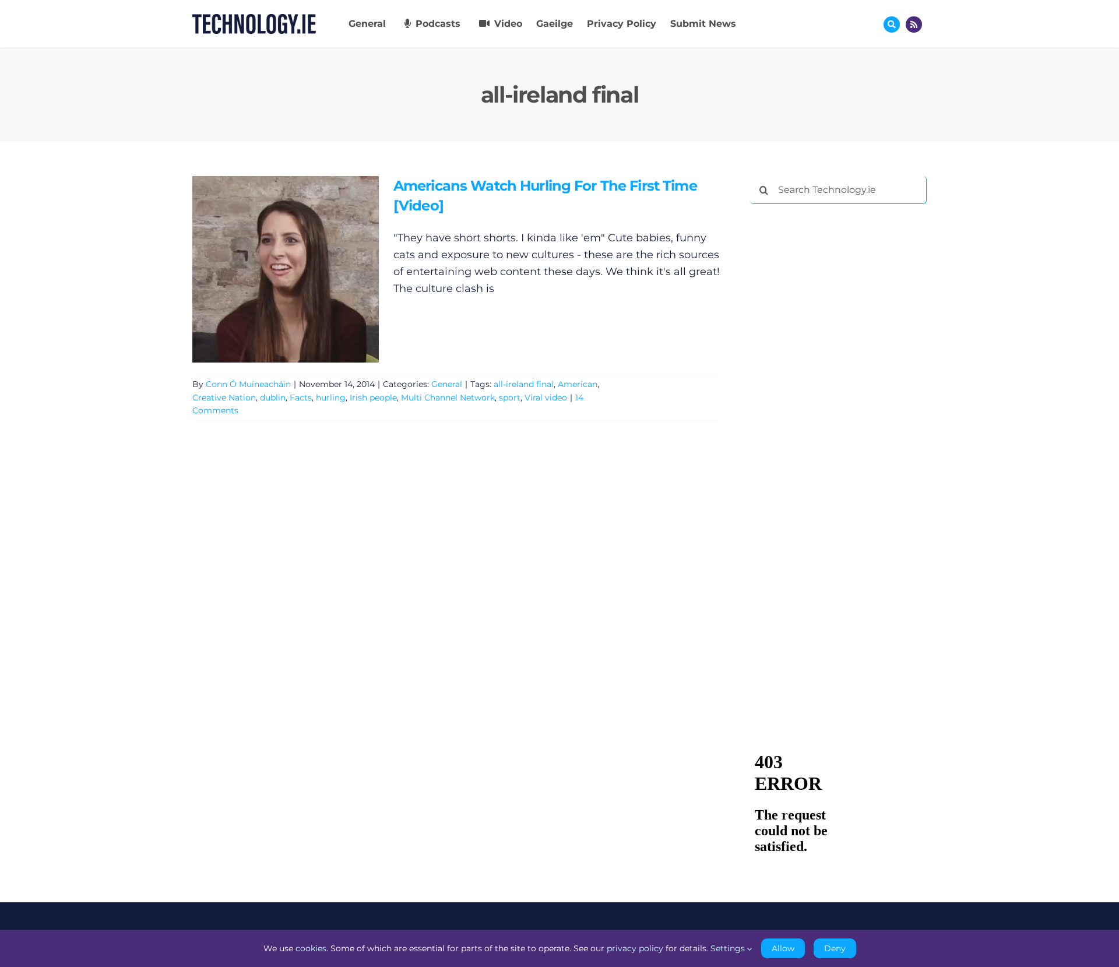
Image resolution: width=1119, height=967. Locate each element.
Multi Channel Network (448, 397)
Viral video (546, 397)
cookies (310, 948)
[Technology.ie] (254, 19)
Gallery (302, 269)
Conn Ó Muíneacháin (248, 384)
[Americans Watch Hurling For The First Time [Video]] (285, 269)
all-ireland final (524, 384)
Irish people (373, 397)
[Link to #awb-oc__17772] (892, 24)
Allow (783, 948)
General (446, 384)
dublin (273, 397)
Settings (728, 948)
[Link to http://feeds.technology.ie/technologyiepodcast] (914, 24)
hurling (331, 397)
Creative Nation (224, 397)
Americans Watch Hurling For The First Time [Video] (268, 269)
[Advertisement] (837, 390)
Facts (301, 397)
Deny (835, 948)
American (577, 384)
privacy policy (635, 948)
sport (509, 397)
